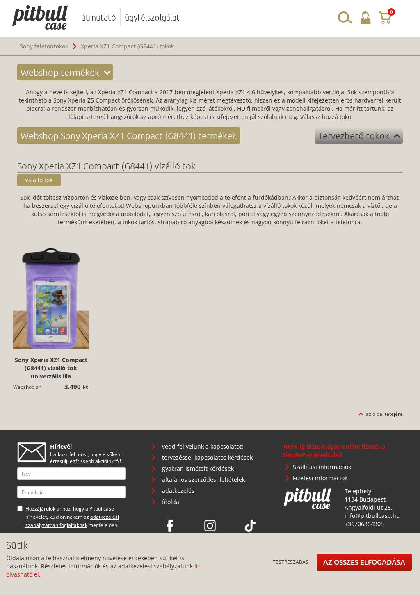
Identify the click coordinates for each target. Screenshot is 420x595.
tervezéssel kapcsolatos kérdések (207, 457)
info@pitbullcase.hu (372, 516)
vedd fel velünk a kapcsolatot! (202, 446)
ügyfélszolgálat (152, 17)
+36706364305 (364, 524)
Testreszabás (290, 562)
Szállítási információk (322, 467)
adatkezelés (178, 491)
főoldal (171, 502)
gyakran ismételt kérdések (198, 468)
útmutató (98, 17)
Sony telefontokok (44, 46)
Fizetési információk (320, 478)
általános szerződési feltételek (203, 479)
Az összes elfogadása (364, 562)
